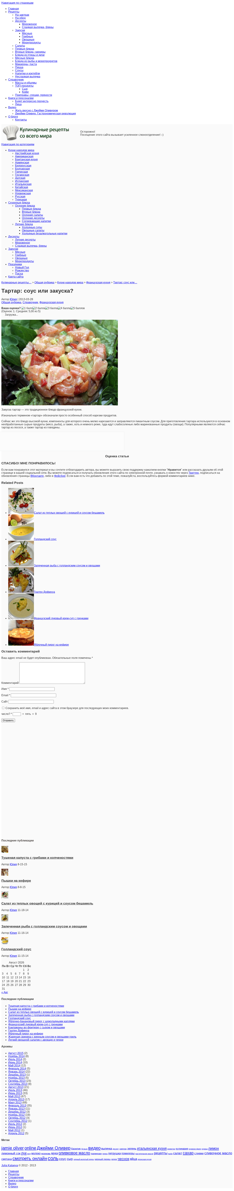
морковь (46, 1153)
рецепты (160, 1153)
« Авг (4, 992)
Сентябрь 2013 (17, 1084)
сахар (188, 1153)
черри (114, 1159)
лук (24, 1153)
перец (105, 1154)
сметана (6, 1159)
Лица (18, 104)
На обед (20, 17)
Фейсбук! (59, 475)
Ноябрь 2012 (16, 1114)
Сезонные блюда (19, 202)
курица (205, 1149)
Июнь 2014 (15, 1062)
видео (94, 1148)
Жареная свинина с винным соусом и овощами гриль (42, 1036)
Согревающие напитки (36, 221)
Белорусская (23, 165)
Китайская (21, 187)
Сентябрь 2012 (17, 1121)
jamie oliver (12, 1148)
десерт (116, 1149)
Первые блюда (24, 48)
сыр (70, 1159)
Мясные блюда (24, 58)
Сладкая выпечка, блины (38, 27)
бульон (84, 1149)
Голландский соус (45, 539)
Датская (20, 177)
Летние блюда (24, 224)
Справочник (16, 79)
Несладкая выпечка (27, 76)
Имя (5, 688)
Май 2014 (14, 1065)
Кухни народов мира (21, 150)
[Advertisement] (117, 784)
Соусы (19, 70)
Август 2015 (15, 1053)
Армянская (22, 162)
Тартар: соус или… (125, 282)
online (30, 1148)
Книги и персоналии (21, 98)
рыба (170, 1154)
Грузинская (22, 174)
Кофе (25, 91)
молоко (36, 1153)
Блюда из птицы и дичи (30, 54)
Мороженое (29, 24)
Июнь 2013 (15, 1093)
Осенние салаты (32, 214)
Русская (20, 196)
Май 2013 (14, 1096)
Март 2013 (15, 1102)
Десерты (20, 21)
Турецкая (21, 199)
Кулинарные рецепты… (16, 282)
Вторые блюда (31, 211)
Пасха (19, 273)
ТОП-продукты (24, 85)
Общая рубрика (11, 302)
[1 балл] (27, 308)
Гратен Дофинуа (44, 591)
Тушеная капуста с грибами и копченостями (37, 857)
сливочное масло (218, 1153)
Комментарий (10, 682)
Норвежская (23, 193)
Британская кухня (26, 159)
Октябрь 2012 (17, 1117)
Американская (24, 156)
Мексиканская (24, 190)
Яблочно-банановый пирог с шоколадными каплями (41, 1021)
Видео (12, 107)
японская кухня (144, 1159)
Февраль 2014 (17, 1068)
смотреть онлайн (30, 1158)
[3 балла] (51, 308)
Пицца (19, 67)
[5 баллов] (78, 308)
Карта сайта (15, 276)
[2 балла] (39, 308)
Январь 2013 (16, 1108)
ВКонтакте (37, 475)
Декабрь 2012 (17, 1111)
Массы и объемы (26, 82)
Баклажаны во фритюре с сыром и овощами (36, 1027)
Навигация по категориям (17, 144)
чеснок (123, 1159)
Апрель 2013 (16, 1099)
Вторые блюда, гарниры (30, 51)
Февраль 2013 (17, 1105)
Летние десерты (25, 239)
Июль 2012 (15, 1124)
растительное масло (144, 1154)
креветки (171, 1149)
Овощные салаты (33, 230)
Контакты (21, 119)
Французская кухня (51, 302)
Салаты (20, 45)
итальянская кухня (152, 1148)
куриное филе (195, 1149)
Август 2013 (15, 1087)
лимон (213, 1148)
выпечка (106, 1148)
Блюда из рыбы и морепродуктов (36, 61)
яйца (133, 1159)
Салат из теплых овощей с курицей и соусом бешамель (69, 512)
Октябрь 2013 (17, 1080)
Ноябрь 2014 (16, 1056)
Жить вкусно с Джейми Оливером (36, 110)
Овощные (28, 39)
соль (53, 1158)
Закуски (20, 30)
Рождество (22, 270)
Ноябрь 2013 (16, 1077)
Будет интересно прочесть (31, 101)
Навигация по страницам (17, 2)
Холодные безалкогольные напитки (44, 233)
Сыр (25, 88)
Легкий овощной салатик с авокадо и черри (35, 1039)
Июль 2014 (15, 1059)
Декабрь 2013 (17, 1074)
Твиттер (194, 472)
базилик (76, 1148)
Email (5, 695)
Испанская (22, 181)
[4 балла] (64, 308)
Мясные (27, 33)
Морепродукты (31, 42)
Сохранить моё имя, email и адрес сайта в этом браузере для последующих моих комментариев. (67, 708)
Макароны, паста (26, 64)
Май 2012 (14, 1130)
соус (62, 1159)
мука (54, 1153)
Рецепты (13, 11)
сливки (199, 1153)
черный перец (102, 1159)
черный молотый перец (83, 1159)
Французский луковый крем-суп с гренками (61, 618)
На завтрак (22, 14)
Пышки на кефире (16, 880)
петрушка (114, 1153)
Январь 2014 (16, 1071)
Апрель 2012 (16, 1133)
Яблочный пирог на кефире (51, 644)
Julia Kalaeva (9, 1165)
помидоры (128, 1153)
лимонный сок (10, 1153)
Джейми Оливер (53, 1148)
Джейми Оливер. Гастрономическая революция (45, 113)
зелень (131, 1148)
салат (177, 1153)
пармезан (96, 1153)
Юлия (13, 299)
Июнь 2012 (15, 1127)
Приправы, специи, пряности (33, 95)
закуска (123, 1149)
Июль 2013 (15, 1090)
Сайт (4, 701)
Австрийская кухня (27, 153)
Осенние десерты (33, 218)
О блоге (13, 116)
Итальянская (23, 184)
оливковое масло (74, 1153)
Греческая (21, 171)
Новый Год (22, 267)
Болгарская (22, 168)
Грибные (27, 36)
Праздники (15, 264)
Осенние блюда (25, 205)
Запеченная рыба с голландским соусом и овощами (67, 565)
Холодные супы (32, 227)
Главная (13, 8)
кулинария (182, 1148)
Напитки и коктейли (27, 73)
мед (29, 1154)
